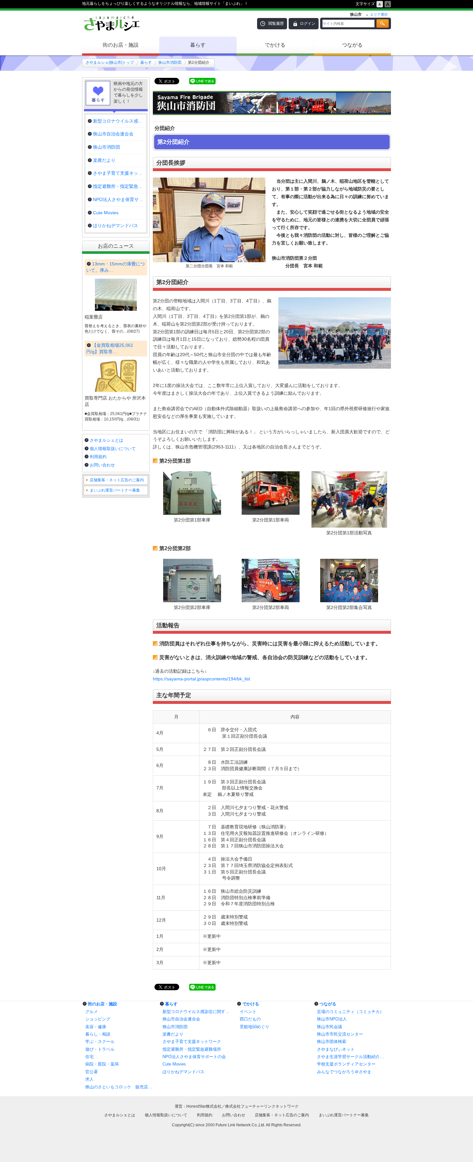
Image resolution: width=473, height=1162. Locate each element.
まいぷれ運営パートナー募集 (115, 490)
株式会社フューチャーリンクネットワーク (262, 1106)
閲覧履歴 (276, 23)
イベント (248, 1011)
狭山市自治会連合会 (181, 1019)
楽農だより (172, 1034)
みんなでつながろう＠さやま (344, 1071)
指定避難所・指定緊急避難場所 (191, 1049)
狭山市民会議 (329, 1026)
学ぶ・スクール (100, 1041)
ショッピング (97, 1019)
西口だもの (250, 1019)
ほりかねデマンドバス (183, 1071)
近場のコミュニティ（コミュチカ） (350, 1011)
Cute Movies (174, 1064)
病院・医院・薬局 (102, 1064)
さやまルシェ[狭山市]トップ (110, 62)
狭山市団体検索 (331, 1041)
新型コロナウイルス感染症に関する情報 (197, 1011)
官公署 (91, 1071)
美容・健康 (95, 1026)
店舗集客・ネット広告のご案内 (117, 480)
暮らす (198, 45)
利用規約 (98, 456)
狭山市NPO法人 (332, 1019)
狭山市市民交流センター (340, 1034)
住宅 (89, 1056)
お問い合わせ (102, 465)
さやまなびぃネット (336, 1049)
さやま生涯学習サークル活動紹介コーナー (352, 1056)
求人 (89, 1079)
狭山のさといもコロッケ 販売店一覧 (120, 1086)
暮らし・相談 (97, 1034)
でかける (275, 45)
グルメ (91, 1011)
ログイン (307, 23)
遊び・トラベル (100, 1049)
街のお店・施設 (121, 45)
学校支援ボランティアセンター (346, 1064)
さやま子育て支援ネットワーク (191, 1041)
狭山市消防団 (169, 62)
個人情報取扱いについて (113, 448)
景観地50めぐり (254, 1026)
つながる (352, 45)
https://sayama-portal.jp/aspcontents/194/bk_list (201, 678)
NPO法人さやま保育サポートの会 (194, 1056)
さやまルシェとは (106, 440)
